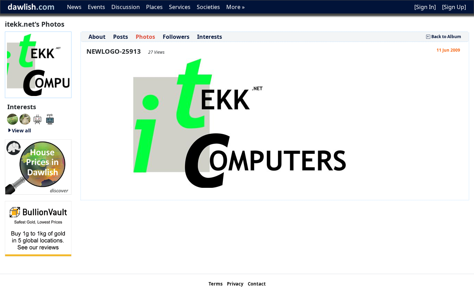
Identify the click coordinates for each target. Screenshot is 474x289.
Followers (176, 37)
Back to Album (445, 37)
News (74, 7)
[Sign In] (425, 7)
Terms (215, 284)
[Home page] (38, 64)
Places (154, 7)
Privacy (235, 284)
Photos (145, 37)
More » (235, 7)
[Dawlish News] (50, 118)
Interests (209, 37)
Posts (120, 37)
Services (180, 7)
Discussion (125, 7)
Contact (257, 284)
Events (96, 7)
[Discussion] (12, 118)
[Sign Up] (454, 7)
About (96, 37)
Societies (208, 7)
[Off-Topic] (25, 118)
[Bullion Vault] (38, 228)
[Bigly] (38, 166)
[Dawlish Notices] (37, 118)
